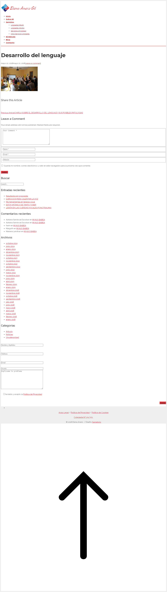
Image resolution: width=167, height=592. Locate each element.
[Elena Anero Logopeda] (18, 11)
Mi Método (10, 37)
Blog (8, 40)
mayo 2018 (10, 308)
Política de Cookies (100, 412)
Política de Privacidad (32, 394)
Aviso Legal (64, 412)
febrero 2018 (11, 317)
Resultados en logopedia (17, 196)
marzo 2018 (11, 314)
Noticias (9, 334)
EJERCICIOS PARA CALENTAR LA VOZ (22, 199)
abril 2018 (10, 311)
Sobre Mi (10, 19)
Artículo (9, 331)
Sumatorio (96, 422)
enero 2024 (11, 249)
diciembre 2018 (12, 290)
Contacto (10, 43)
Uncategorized (12, 337)
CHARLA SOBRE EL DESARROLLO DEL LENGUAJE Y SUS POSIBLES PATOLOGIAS (42, 113)
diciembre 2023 (12, 252)
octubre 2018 (11, 296)
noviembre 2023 (13, 255)
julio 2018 (10, 302)
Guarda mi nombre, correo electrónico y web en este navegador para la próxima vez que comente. (47, 166)
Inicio (8, 16)
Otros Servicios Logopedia (20, 34)
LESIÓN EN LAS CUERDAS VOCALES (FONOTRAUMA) (28, 208)
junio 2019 (10, 278)
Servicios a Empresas (18, 31)
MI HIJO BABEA (38, 220)
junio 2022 (10, 270)
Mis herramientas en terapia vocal (20, 202)
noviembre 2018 (13, 293)
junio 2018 (10, 305)
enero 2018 (10, 319)
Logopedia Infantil (17, 25)
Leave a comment (33, 63)
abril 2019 (10, 281)
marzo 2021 (11, 273)
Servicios (10, 22)
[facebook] (6, 408)
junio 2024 (10, 246)
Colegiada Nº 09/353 (83, 417)
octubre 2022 (11, 264)
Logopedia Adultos (17, 28)
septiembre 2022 (13, 267)
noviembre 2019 (13, 276)
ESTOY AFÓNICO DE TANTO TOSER (21, 205)
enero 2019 (11, 287)
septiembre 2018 (13, 299)
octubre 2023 (11, 258)
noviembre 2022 (13, 261)
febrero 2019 (11, 284)
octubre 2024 (11, 243)
